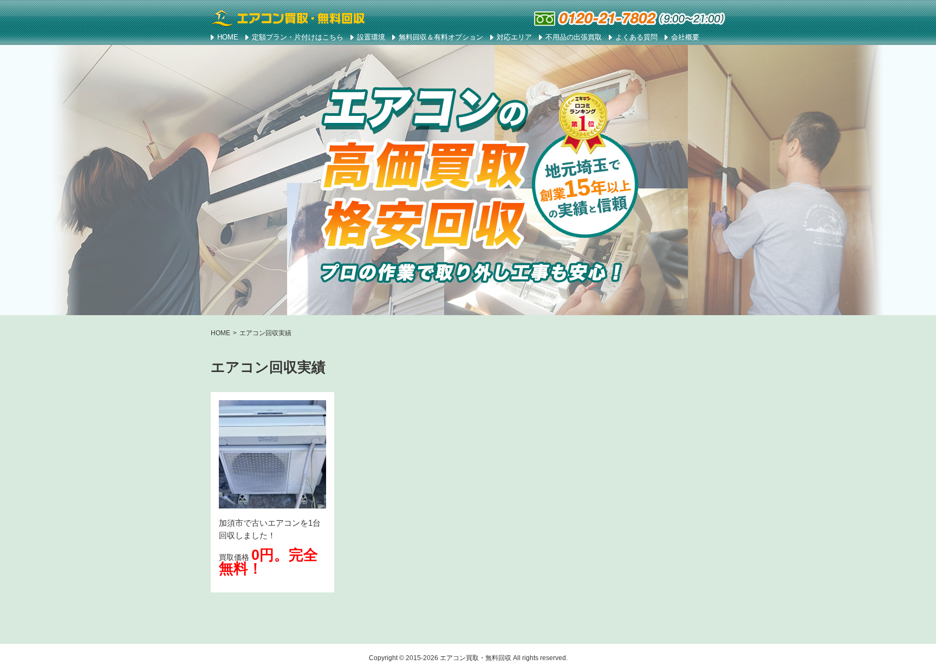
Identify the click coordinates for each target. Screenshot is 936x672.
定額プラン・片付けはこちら (297, 37)
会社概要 (685, 37)
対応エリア (514, 37)
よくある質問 (636, 37)
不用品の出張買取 (573, 37)
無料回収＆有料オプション (441, 37)
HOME (227, 37)
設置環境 (371, 37)
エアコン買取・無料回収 (475, 658)
